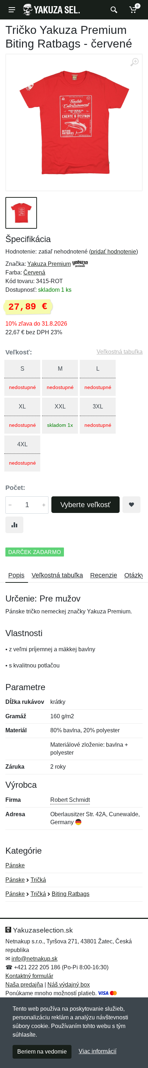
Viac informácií (97, 1051)
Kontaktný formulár (29, 976)
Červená (34, 272)
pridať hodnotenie (113, 252)
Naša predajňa (24, 985)
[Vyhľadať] (112, 9)
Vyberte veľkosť (85, 505)
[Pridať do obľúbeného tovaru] (131, 504)
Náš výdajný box (68, 985)
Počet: (15, 487)
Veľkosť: (18, 352)
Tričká (38, 880)
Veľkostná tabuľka (120, 352)
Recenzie (103, 575)
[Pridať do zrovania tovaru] (14, 525)
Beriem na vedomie (42, 1052)
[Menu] (11, 9)
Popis (16, 575)
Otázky (134, 575)
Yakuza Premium (49, 264)
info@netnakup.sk (34, 959)
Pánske (15, 865)
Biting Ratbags (70, 894)
